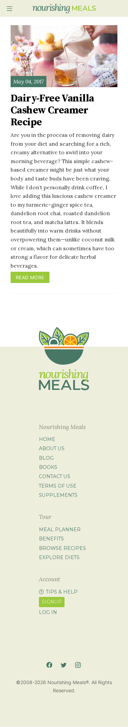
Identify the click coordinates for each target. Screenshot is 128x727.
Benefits (51, 539)
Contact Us (54, 476)
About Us (52, 448)
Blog (46, 458)
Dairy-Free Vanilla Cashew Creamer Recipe (52, 110)
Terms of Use (57, 486)
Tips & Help (61, 592)
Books (48, 467)
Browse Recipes (62, 548)
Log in (48, 612)
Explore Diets (59, 557)
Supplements (58, 495)
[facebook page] (49, 665)
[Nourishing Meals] (64, 8)
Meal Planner (60, 529)
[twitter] (64, 665)
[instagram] (78, 665)
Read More (30, 277)
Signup (52, 602)
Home (47, 439)
